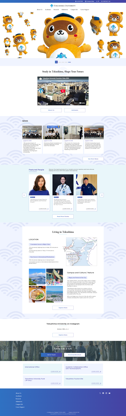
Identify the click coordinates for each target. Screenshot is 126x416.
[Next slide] (102, 195)
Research (18, 399)
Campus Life (19, 404)
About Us (18, 393)
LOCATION (80, 1)
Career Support (20, 407)
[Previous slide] (24, 195)
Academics (19, 396)
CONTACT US (106, 1)
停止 (56, 62)
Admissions (19, 401)
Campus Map (90, 1)
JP (98, 1)
